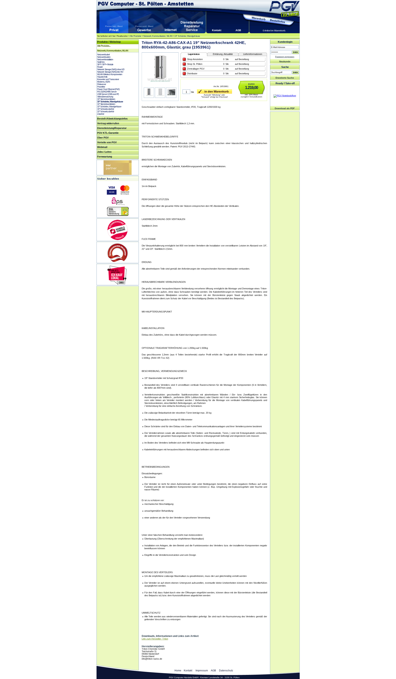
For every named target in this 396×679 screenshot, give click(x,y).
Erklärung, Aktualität (223, 54)
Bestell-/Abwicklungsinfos (112, 118)
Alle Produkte (135, 36)
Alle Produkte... (103, 46)
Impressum (202, 670)
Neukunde (284, 61)
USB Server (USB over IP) (108, 94)
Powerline (101, 86)
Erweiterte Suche (285, 78)
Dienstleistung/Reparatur (112, 128)
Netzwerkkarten (103, 57)
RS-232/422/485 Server (107, 91)
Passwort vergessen (284, 57)
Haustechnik (102, 77)
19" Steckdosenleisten (106, 99)
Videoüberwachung (105, 96)
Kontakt (216, 30)
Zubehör (100, 114)
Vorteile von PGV (107, 142)
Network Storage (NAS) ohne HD (110, 69)
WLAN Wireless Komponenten (109, 74)
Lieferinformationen (252, 54)
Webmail (102, 147)
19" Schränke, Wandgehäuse (187, 36)
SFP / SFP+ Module (105, 64)
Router (100, 67)
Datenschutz (226, 670)
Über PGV (103, 137)
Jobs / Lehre (104, 151)
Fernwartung (104, 156)
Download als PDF (285, 108)
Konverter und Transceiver (108, 79)
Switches (101, 62)
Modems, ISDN (103, 81)
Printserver (101, 84)
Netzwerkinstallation (105, 59)
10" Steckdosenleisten (106, 104)
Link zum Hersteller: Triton (155, 639)
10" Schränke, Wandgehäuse (109, 106)
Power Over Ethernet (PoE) (108, 89)
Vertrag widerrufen (108, 123)
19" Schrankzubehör (105, 109)
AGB (238, 30)
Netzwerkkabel (103, 54)
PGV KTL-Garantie (108, 132)
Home (177, 670)
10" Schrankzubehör (105, 111)
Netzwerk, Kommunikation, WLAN (157, 36)
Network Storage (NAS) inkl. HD (110, 72)
